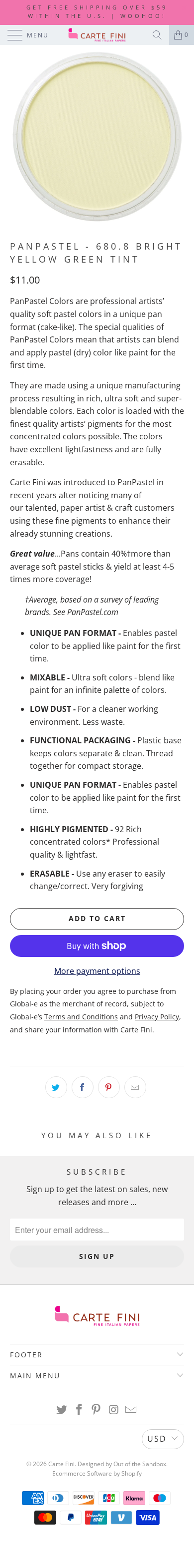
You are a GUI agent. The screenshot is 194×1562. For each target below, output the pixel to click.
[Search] (157, 35)
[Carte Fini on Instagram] (113, 1410)
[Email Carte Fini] (131, 1410)
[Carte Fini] (97, 35)
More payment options (97, 970)
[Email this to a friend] (135, 1087)
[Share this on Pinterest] (109, 1087)
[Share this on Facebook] (83, 1087)
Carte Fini (61, 1464)
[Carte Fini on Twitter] (62, 1410)
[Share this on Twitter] (56, 1087)
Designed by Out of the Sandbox (122, 1464)
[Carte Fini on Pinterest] (96, 1410)
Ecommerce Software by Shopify (97, 1473)
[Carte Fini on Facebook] (79, 1410)
